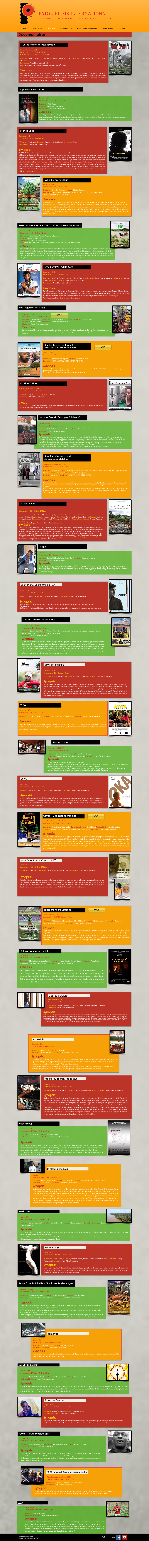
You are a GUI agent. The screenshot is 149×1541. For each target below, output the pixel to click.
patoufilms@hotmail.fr (27, 1536)
